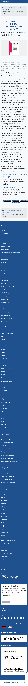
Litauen (3, 355)
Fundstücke (4, 519)
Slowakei (3, 374)
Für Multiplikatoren (11, 684)
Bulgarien (3, 336)
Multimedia (4, 424)
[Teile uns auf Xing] (9, 618)
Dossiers (3, 560)
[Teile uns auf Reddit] (17, 618)
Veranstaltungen (5, 277)
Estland (3, 339)
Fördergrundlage (5, 452)
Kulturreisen (4, 412)
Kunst (2, 418)
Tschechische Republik (7, 381)
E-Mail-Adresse (6, 595)
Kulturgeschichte (16, 202)
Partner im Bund (5, 449)
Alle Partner (4, 445)
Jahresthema (4, 274)
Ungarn (3, 387)
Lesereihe (3, 290)
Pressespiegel (4, 262)
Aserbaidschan (5, 330)
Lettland (3, 352)
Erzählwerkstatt (5, 302)
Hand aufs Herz (5, 510)
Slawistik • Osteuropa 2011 (12, 188)
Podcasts (3, 415)
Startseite (3, 225)
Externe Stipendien (6, 489)
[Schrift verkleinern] (26, 680)
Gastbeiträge (4, 556)
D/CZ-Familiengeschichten (8, 293)
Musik (2, 421)
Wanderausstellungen (7, 283)
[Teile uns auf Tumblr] (15, 618)
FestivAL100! (4, 296)
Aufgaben (3, 243)
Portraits (3, 513)
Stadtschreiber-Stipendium (8, 482)
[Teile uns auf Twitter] (2, 618)
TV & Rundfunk (5, 322)
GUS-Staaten (15, 200)
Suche (2, 565)
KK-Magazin (4, 494)
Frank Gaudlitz (4, 486)
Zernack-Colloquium (6, 312)
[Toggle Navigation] (25, 1)
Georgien (3, 343)
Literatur (3, 405)
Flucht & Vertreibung (6, 553)
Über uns (3, 230)
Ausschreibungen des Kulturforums (10, 253)
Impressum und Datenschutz (18, 682)
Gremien (3, 237)
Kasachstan (4, 346)
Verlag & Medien (5, 396)
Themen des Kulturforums (8, 540)
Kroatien (3, 349)
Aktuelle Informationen (7, 233)
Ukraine (3, 384)
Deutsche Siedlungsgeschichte (9, 544)
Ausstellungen (4, 280)
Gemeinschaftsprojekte (7, 442)
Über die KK (4, 529)
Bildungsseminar (5, 299)
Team (2, 240)
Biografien (3, 535)
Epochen (3, 497)
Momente (3, 503)
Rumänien (3, 365)
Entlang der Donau (6, 468)
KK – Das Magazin (6, 523)
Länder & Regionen (6, 327)
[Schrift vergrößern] (26, 678)
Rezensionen (4, 431)
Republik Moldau (5, 359)
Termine (3, 270)
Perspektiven (4, 500)
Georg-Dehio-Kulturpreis (7, 476)
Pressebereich (4, 256)
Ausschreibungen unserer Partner (10, 465)
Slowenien (3, 378)
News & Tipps (4, 532)
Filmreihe (3, 306)
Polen (2, 362)
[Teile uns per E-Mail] (21, 618)
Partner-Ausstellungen (7, 458)
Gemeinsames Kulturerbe (7, 547)
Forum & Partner (5, 439)
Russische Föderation (6, 368)
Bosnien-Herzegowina (7, 333)
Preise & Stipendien (6, 473)
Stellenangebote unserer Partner (9, 461)
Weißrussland (4, 390)
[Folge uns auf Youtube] (5, 610)
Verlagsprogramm (5, 399)
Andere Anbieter (5, 434)
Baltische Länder (7, 200)
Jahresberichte (4, 259)
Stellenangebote (5, 249)
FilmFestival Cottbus (6, 309)
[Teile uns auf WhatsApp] (24, 618)
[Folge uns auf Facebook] (2, 610)
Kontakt (20, 684)
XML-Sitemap (4, 570)
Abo (2, 526)
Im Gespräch (4, 507)
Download (3, 265)
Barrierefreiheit (6, 682)
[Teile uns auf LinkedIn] (12, 618)
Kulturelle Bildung (5, 246)
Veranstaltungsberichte (7, 318)
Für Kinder (3, 428)
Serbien (3, 371)
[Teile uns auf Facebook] (5, 618)
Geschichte (4, 408)
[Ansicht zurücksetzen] (26, 682)
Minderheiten (4, 550)
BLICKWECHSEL (5, 402)
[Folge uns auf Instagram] (9, 610)
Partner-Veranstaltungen (7, 455)
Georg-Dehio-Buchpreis (7, 479)
